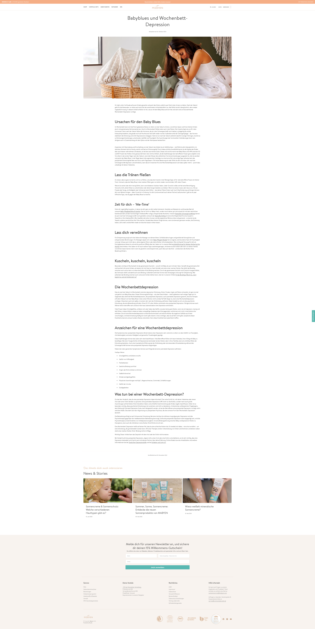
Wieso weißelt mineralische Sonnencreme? (199, 508)
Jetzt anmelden (157, 567)
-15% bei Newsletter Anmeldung (132, 587)
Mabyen (91, 621)
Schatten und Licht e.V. (159, 442)
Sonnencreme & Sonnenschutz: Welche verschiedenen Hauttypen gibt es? (102, 510)
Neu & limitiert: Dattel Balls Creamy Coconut (157, 2)
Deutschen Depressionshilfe (137, 442)
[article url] (107, 490)
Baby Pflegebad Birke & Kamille (130, 211)
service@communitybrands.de (217, 601)
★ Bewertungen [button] (313, 316)
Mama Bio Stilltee (160, 216)
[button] (213, 7)
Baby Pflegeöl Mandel (160, 240)
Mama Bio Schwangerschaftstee (185, 214)
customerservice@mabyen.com (218, 593)
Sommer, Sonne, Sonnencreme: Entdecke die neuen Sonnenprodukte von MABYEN (151, 510)
